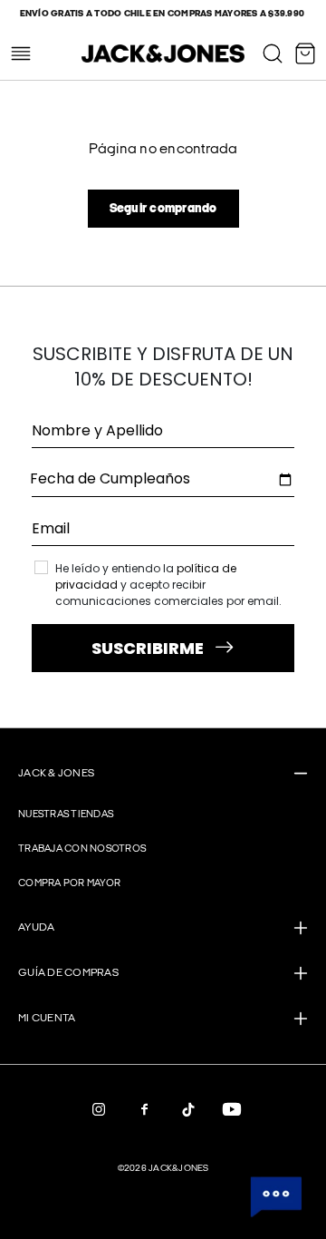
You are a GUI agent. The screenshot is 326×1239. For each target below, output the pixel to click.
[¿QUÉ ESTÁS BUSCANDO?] (272, 53)
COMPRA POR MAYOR (69, 883)
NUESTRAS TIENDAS (65, 814)
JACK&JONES (179, 1168)
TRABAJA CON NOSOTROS (82, 848)
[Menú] (21, 53)
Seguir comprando (163, 208)
